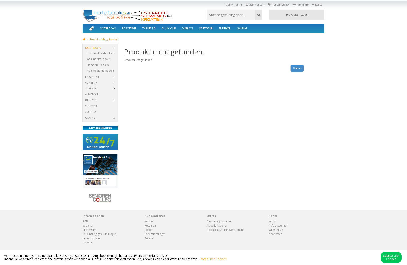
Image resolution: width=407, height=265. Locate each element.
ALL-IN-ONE (169, 28)
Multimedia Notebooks (100, 71)
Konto (272, 221)
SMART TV (91, 83)
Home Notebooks (98, 65)
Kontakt (149, 221)
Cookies (87, 242)
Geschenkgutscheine (219, 221)
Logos (148, 230)
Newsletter (275, 234)
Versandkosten (92, 238)
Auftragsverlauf (278, 225)
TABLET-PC (148, 28)
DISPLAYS (187, 28)
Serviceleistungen (155, 234)
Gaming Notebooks (98, 59)
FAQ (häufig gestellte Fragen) (100, 234)
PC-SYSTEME (129, 28)
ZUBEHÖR (225, 28)
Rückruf (149, 238)
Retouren (150, 225)
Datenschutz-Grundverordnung (225, 230)
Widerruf (88, 225)
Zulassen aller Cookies (391, 257)
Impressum (89, 230)
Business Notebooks (99, 53)
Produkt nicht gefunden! (104, 39)
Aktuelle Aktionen (217, 225)
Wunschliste (276, 230)
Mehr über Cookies (214, 259)
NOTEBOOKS (108, 28)
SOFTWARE (205, 28)
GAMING (242, 28)
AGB (85, 221)
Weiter (297, 68)
